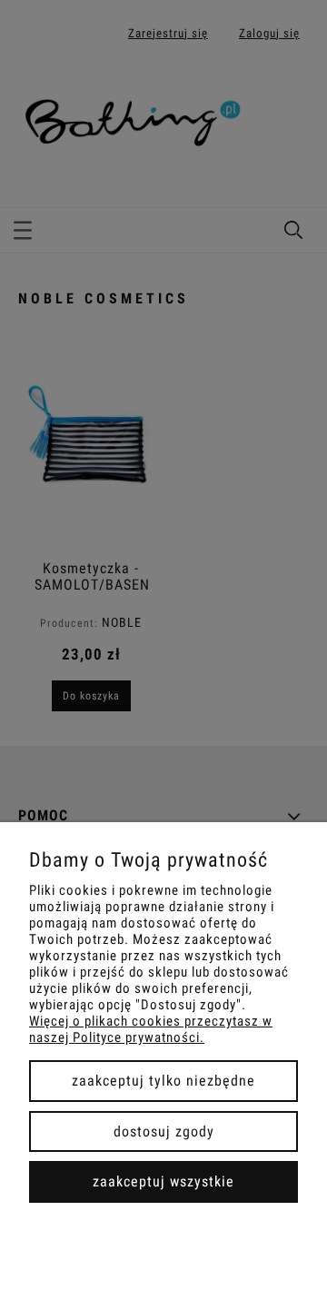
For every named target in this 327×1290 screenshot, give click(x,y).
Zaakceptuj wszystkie (163, 1181)
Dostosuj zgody (164, 1131)
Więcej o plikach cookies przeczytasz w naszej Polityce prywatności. (150, 1029)
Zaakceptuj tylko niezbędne (163, 1080)
